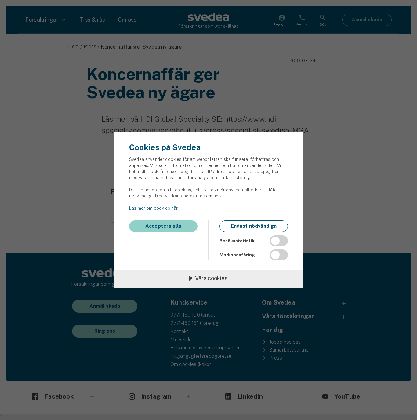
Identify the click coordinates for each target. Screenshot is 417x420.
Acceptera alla (163, 226)
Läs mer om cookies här (153, 208)
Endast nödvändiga (254, 226)
